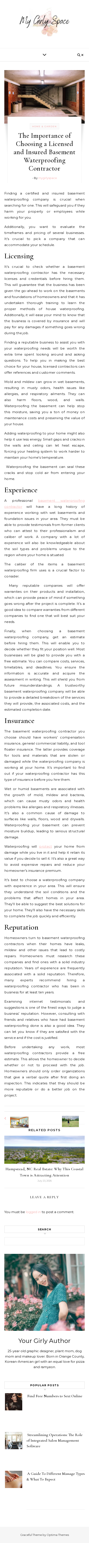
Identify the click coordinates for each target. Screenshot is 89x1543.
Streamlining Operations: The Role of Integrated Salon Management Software (55, 1440)
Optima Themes (58, 1535)
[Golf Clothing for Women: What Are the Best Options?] (75, 1117)
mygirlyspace (47, 178)
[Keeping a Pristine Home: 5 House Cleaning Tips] (14, 1118)
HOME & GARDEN (44, 126)
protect (45, 846)
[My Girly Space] (44, 22)
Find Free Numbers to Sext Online (55, 1396)
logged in (33, 1212)
